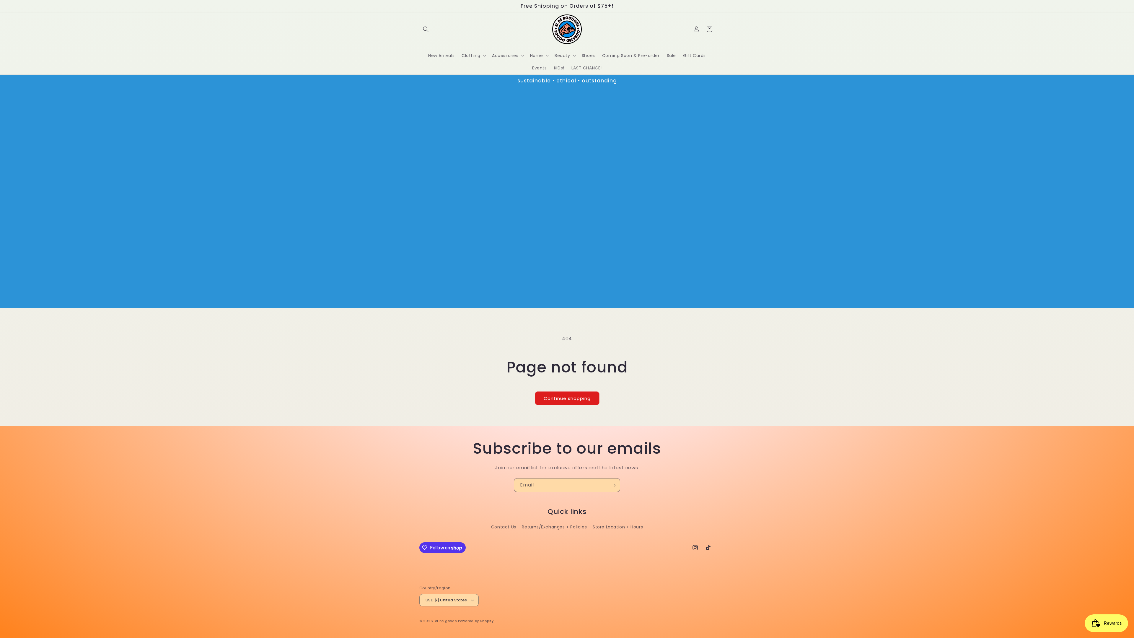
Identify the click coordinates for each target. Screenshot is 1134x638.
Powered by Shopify (476, 621)
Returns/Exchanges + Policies (554, 527)
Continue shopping (567, 398)
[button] (425, 29)
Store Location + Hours (618, 527)
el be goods (446, 621)
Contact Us (503, 527)
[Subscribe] (613, 485)
